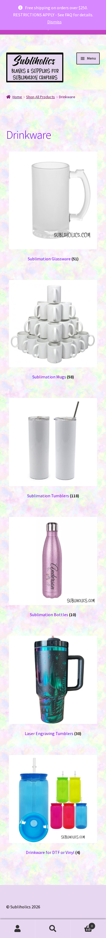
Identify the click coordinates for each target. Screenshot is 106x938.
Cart (82, 924)
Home (17, 96)
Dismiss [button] (54, 21)
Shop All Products (40, 96)
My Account (17, 929)
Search (53, 929)
